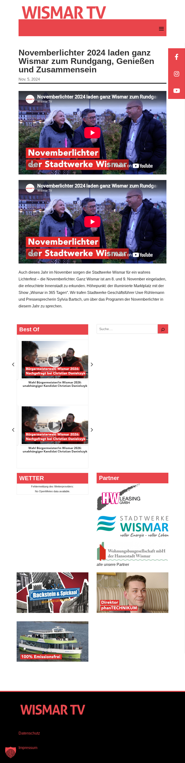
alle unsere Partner (113, 564)
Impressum (28, 748)
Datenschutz (29, 733)
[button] (10, 752)
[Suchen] (163, 329)
